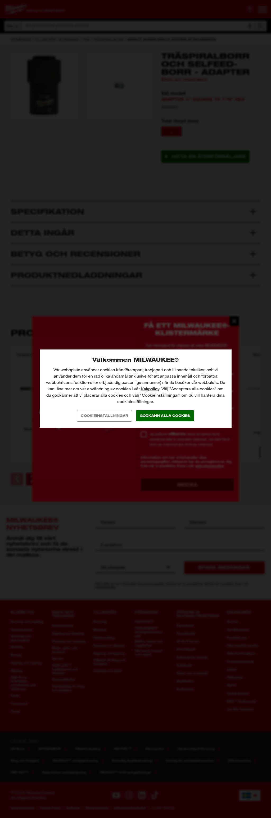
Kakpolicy (150, 389)
